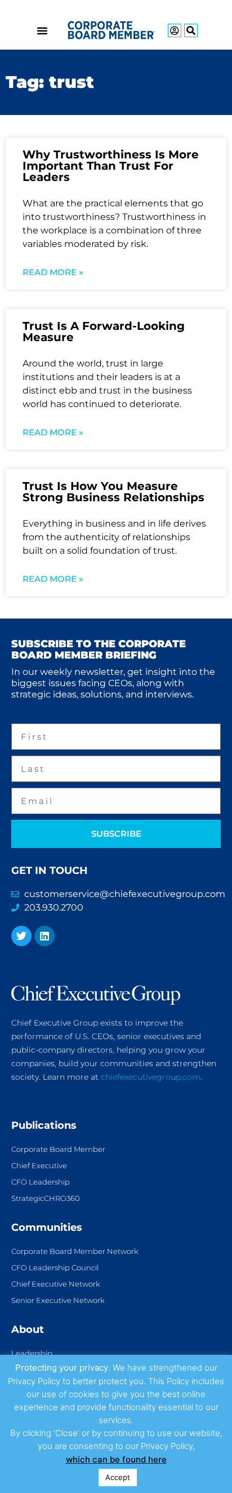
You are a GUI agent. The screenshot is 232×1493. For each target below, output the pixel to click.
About (27, 1329)
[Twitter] (21, 936)
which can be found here (116, 1459)
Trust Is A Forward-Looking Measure (104, 331)
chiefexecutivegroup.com (150, 1077)
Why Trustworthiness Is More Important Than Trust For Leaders (111, 166)
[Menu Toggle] (42, 30)
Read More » (53, 272)
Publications (44, 1125)
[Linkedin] (44, 936)
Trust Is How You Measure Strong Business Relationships (113, 491)
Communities (46, 1227)
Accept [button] (117, 1477)
